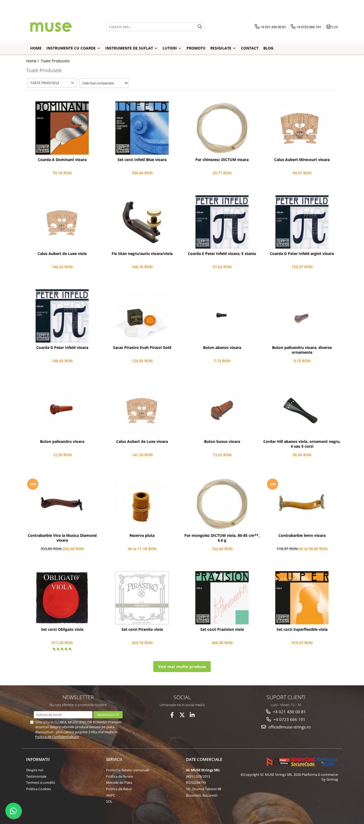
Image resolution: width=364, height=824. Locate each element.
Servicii (114, 759)
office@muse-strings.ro (289, 727)
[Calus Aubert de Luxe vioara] (142, 409)
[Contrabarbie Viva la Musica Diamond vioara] (62, 503)
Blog (268, 48)
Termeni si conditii (40, 782)
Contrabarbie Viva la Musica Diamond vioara (62, 538)
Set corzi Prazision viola (222, 629)
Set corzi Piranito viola (142, 629)
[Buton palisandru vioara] (62, 409)
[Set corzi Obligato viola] (62, 597)
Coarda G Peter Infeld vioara (62, 347)
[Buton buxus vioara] (222, 409)
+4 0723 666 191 (288, 719)
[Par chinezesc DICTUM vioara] (222, 128)
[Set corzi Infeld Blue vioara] (142, 128)
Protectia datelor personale (127, 770)
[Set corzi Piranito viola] (142, 597)
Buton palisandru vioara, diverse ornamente (302, 350)
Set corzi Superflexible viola (302, 629)
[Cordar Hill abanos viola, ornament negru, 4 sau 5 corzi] (302, 409)
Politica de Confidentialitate (57, 736)
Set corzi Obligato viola (62, 629)
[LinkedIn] (192, 715)
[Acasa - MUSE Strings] (59, 26)
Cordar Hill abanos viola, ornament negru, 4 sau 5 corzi (302, 444)
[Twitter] (182, 715)
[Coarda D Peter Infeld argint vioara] (302, 222)
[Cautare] (200, 26)
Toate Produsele (55, 60)
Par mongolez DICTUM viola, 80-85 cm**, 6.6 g (222, 538)
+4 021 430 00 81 (289, 711)
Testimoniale (36, 776)
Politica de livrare (119, 776)
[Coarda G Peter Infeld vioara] (62, 316)
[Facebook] (172, 715)
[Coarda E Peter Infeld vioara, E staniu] (222, 222)
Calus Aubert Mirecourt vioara (302, 159)
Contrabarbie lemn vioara (302, 535)
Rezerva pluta (142, 535)
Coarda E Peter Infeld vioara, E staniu (222, 253)
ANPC (110, 795)
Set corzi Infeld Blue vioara (142, 159)
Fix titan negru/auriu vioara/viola (142, 253)
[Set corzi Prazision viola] (222, 597)
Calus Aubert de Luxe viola (62, 253)
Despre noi (34, 770)
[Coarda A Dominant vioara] (62, 128)
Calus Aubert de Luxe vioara (142, 441)
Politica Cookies (38, 788)
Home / (33, 60)
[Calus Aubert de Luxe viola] (62, 222)
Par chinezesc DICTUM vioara (222, 159)
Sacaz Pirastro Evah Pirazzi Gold (142, 347)
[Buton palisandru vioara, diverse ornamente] (302, 316)
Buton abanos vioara (222, 347)
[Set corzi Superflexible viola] (302, 597)
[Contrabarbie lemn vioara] (302, 503)
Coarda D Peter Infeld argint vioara (302, 253)
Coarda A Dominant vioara (62, 159)
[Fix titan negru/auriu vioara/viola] (142, 222)
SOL (109, 801)
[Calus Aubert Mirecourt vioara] (302, 128)
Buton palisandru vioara (62, 441)
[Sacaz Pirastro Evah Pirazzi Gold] (142, 316)
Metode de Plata (119, 782)
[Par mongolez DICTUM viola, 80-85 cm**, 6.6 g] (222, 503)
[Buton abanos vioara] (222, 316)
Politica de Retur (119, 788)
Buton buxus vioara (222, 441)
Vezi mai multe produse (182, 666)
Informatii (38, 759)
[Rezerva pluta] (142, 503)
